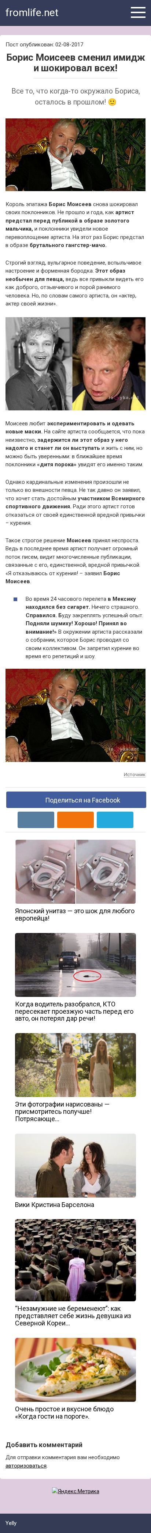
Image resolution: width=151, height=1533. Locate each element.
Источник (135, 774)
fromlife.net (32, 13)
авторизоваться (26, 1465)
